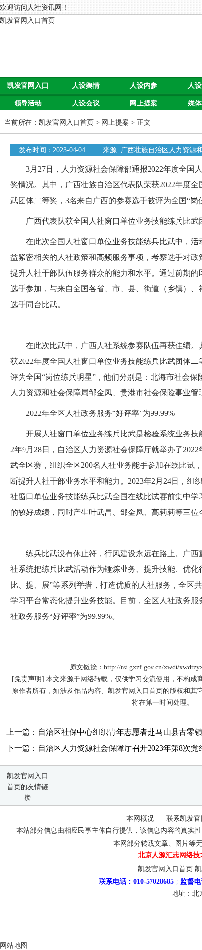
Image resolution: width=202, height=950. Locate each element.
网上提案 (143, 103)
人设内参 (143, 85)
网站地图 (13, 945)
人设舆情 (86, 85)
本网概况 (140, 818)
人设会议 (86, 103)
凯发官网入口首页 (27, 20)
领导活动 (28, 103)
